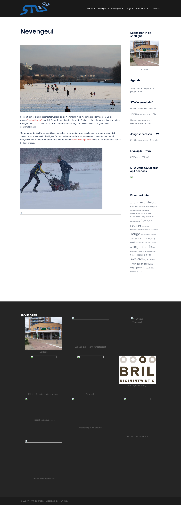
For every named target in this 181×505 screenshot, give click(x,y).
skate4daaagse (151, 251)
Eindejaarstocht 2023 (147, 217)
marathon (134, 242)
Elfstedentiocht (135, 222)
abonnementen (134, 203)
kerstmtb (145, 239)
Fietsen (146, 221)
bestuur (155, 203)
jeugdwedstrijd (145, 235)
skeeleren (137, 259)
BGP (132, 206)
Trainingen (102, 9)
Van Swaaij (137, 322)
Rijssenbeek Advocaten (44, 420)
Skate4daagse (136, 255)
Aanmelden (154, 9)
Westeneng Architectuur (90, 427)
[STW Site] (35, 8)
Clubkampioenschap (142, 210)
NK (131, 247)
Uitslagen (149, 264)
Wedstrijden (116, 9)
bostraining (149, 206)
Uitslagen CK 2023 (136, 271)
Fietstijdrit (135, 225)
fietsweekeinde (135, 230)
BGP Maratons (139, 207)
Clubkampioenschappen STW (139, 213)
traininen (152, 259)
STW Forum (140, 9)
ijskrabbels (154, 230)
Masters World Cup (144, 242)
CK (156, 207)
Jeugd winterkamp (139, 88)
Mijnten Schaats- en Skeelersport (43, 394)
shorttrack (142, 251)
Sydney (64, 501)
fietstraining (145, 226)
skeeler (147, 254)
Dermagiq (90, 394)
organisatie (142, 247)
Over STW (89, 9)
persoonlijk (133, 251)
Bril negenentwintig (137, 385)
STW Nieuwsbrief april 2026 (143, 114)
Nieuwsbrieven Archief (140, 123)
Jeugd (128, 9)
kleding (151, 238)
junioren (153, 235)
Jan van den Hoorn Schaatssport (90, 347)
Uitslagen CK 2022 (148, 268)
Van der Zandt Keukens (137, 436)
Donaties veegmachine (82, 139)
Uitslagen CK (136, 268)
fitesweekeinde (145, 230)
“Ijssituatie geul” (34, 120)
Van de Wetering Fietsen (43, 478)
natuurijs (153, 242)
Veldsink (144, 69)
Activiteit (146, 202)
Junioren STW (135, 239)
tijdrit (146, 259)
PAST (154, 247)
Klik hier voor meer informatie (144, 140)
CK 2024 (133, 210)
